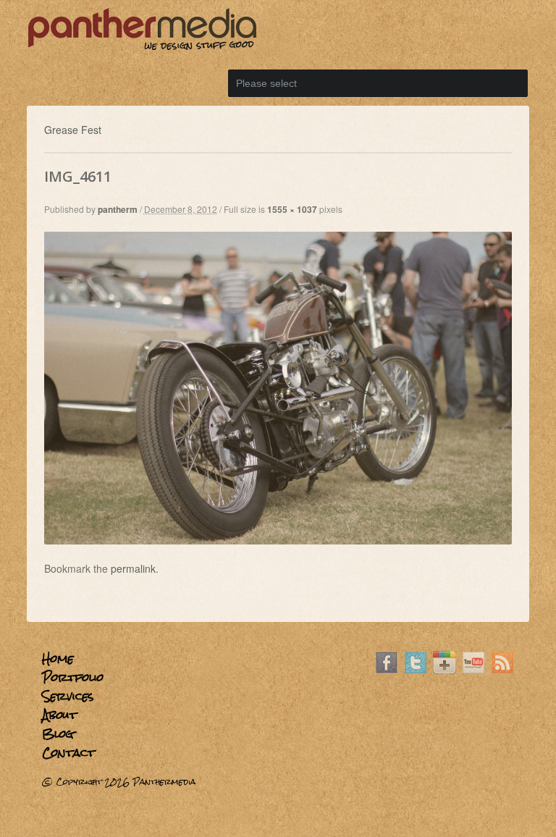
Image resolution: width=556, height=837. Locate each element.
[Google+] (444, 670)
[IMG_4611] (278, 540)
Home (58, 658)
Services (68, 696)
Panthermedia (163, 782)
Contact (68, 753)
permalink (133, 568)
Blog (58, 734)
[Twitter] (415, 670)
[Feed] (502, 670)
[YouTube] (473, 670)
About (59, 715)
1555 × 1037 (292, 209)
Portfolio (73, 677)
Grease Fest (72, 129)
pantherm (118, 209)
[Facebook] (386, 670)
